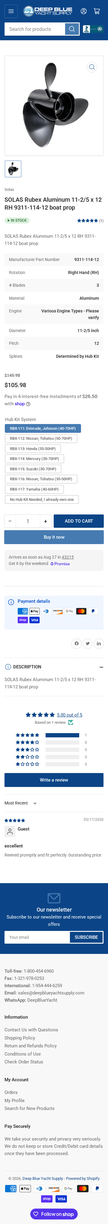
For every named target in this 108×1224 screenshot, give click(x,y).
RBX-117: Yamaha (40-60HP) (34, 489)
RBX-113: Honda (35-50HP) (33, 448)
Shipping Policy (19, 1038)
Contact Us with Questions (31, 1030)
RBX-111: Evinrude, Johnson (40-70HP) (43, 428)
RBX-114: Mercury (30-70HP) (34, 458)
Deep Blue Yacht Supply (42, 1178)
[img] (15, 820)
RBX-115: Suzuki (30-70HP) (33, 469)
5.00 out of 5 (69, 715)
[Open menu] (11, 11)
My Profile (14, 1100)
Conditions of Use (22, 1054)
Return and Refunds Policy (30, 1046)
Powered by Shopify (83, 1178)
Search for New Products (29, 1108)
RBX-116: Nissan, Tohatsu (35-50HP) (41, 479)
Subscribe (86, 937)
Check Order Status (23, 1062)
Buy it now (54, 537)
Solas (9, 189)
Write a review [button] (54, 780)
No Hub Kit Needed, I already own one (42, 499)
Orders (11, 1092)
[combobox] (42, 29)
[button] (28, 735)
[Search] (72, 29)
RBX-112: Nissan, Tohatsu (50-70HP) (41, 438)
